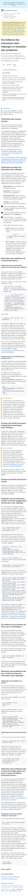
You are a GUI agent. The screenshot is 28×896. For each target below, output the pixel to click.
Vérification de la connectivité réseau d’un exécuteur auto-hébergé (14, 266)
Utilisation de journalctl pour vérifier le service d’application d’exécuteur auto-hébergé (14, 501)
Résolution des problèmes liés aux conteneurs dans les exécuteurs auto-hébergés (13, 673)
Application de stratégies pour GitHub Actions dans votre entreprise (14, 159)
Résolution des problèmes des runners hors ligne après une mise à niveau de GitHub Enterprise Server (13, 772)
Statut (2, 890)
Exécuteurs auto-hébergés (9, 16)
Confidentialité (19, 889)
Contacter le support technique (10, 878)
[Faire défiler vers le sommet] (24, 892)
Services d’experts (13, 890)
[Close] (24, 2)
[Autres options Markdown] (18, 70)
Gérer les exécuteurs (8, 15)
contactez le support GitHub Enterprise (15, 34)
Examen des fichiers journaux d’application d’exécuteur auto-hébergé (13, 425)
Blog (20, 890)
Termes (13, 889)
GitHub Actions (6, 13)
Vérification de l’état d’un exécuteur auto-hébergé (11, 168)
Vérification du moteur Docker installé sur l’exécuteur (11, 815)
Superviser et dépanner (9, 18)
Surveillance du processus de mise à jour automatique (13, 625)
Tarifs (6, 890)
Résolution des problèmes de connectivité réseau (13, 259)
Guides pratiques (16, 13)
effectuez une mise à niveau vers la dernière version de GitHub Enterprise (13, 31)
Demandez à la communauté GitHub (11, 876)
